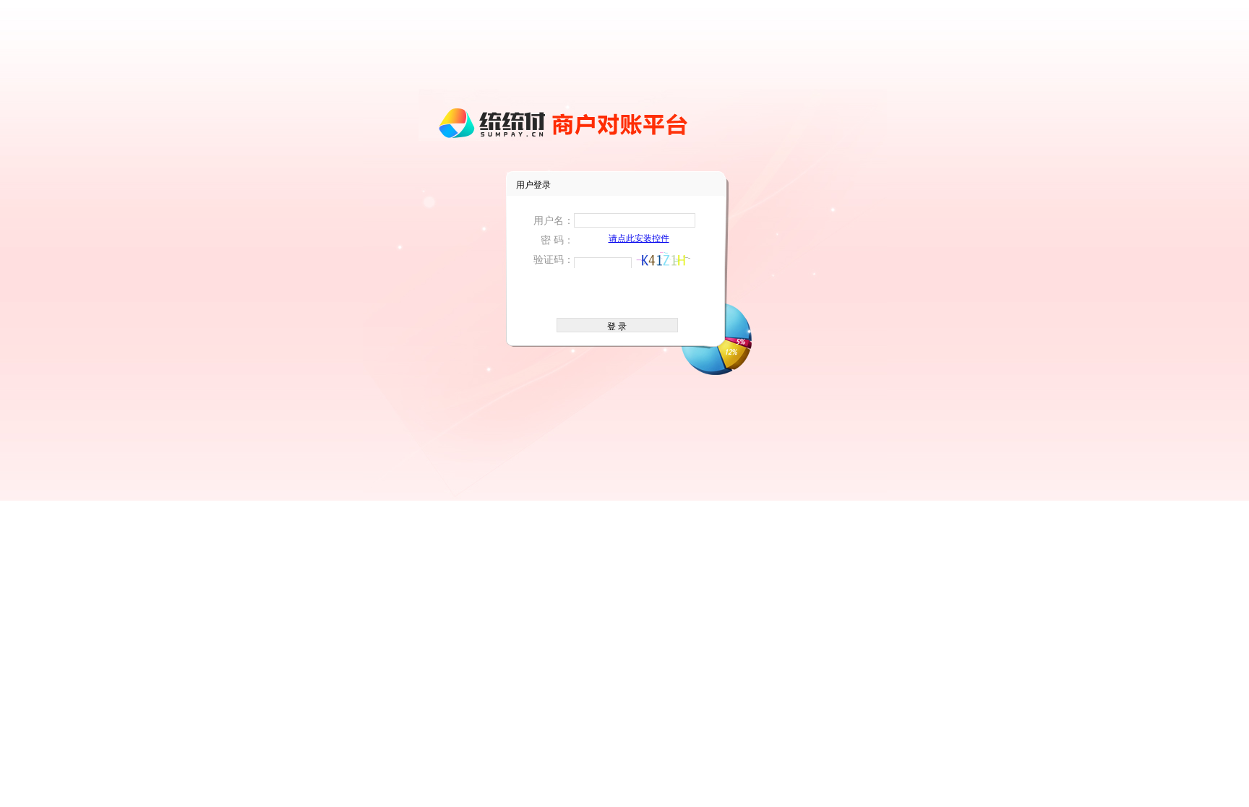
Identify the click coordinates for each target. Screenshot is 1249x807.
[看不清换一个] (663, 259)
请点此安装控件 (639, 238)
